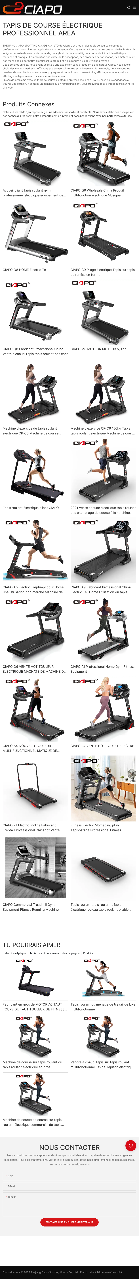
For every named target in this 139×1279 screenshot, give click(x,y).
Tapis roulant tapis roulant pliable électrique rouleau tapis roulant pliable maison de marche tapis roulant (100, 907)
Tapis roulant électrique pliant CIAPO (31, 508)
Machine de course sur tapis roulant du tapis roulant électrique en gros (32, 1064)
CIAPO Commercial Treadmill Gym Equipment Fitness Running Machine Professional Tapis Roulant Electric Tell (32, 907)
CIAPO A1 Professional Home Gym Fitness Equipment (102, 669)
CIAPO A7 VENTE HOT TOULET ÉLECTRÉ (102, 746)
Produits (88, 953)
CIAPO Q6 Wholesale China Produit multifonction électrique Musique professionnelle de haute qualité (97, 193)
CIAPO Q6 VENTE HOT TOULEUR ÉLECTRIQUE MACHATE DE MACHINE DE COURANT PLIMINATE (34, 669)
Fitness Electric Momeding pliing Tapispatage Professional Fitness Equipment (96, 828)
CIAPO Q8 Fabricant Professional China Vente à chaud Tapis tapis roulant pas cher (35, 351)
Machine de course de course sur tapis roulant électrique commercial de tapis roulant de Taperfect (32, 1122)
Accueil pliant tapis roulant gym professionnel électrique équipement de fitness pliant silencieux (33, 193)
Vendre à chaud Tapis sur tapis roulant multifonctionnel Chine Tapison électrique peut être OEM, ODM (102, 1064)
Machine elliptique (15, 953)
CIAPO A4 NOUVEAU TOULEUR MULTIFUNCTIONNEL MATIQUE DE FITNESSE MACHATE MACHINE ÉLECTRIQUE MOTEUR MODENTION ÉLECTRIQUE (31, 748)
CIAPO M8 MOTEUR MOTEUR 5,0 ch (99, 349)
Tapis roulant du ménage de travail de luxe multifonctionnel (103, 1006)
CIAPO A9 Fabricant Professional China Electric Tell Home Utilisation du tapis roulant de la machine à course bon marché (101, 590)
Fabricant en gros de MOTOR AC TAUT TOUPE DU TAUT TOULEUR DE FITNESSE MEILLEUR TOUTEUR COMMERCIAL (34, 1007)
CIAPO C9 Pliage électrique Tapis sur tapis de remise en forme (103, 272)
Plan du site (87, 1272)
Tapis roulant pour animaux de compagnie (54, 953)
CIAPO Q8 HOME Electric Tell (25, 270)
